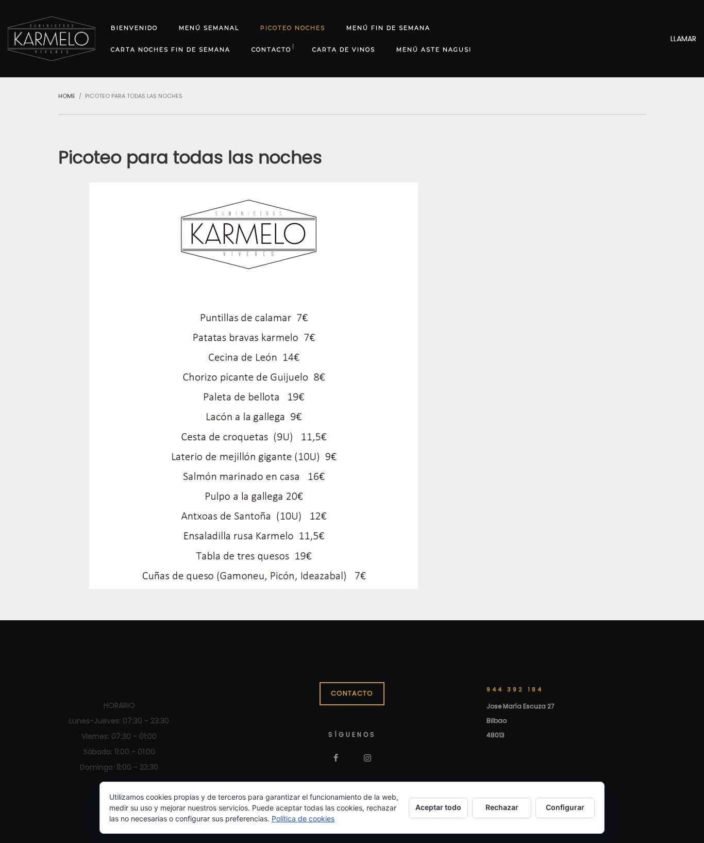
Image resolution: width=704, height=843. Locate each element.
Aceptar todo (438, 807)
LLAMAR (683, 39)
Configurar (565, 807)
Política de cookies (303, 818)
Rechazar (501, 807)
